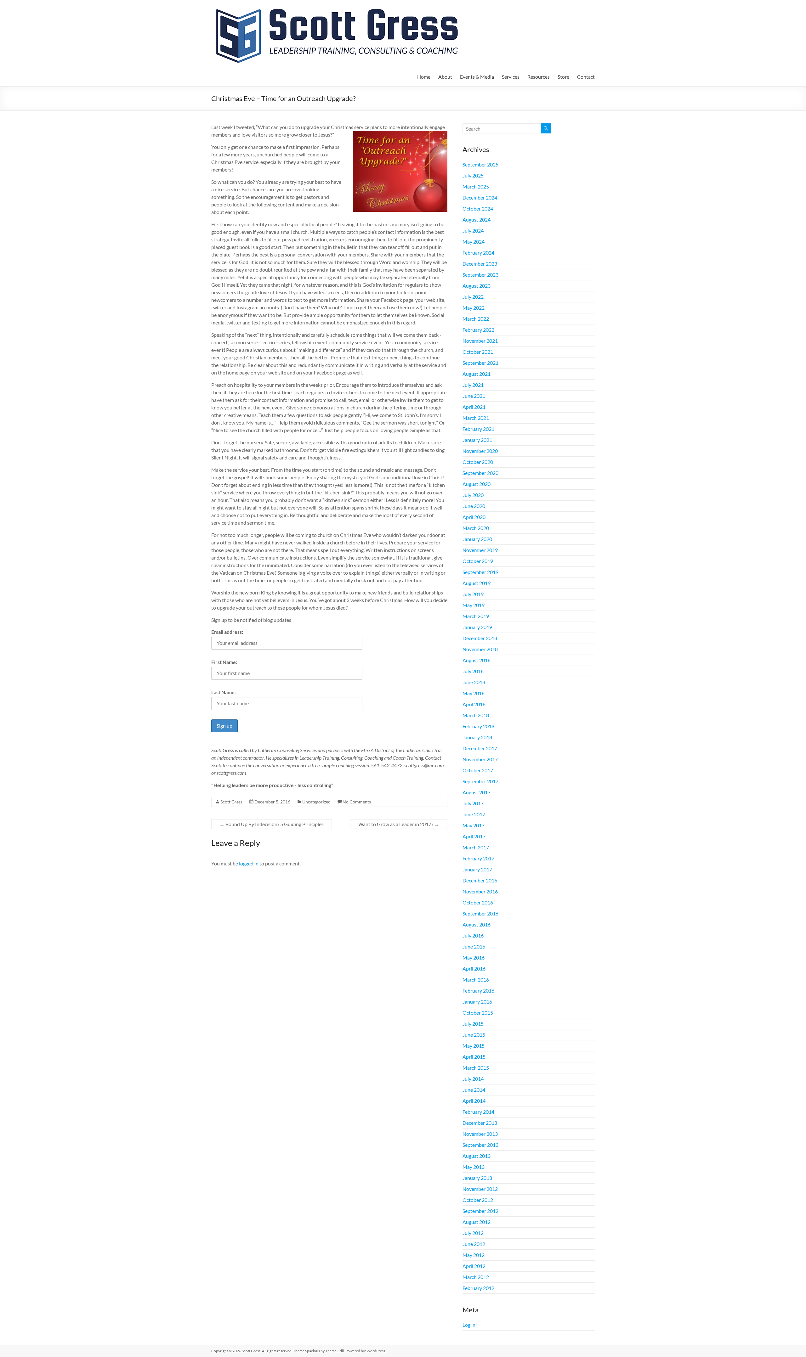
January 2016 (477, 1002)
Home (423, 77)
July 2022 (473, 297)
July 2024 (473, 231)
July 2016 (473, 935)
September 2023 (480, 275)
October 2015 (478, 1013)
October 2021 (478, 352)
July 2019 (473, 594)
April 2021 (474, 407)
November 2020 (480, 451)
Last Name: (223, 692)
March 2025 (476, 186)
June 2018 (474, 682)
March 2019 (476, 616)
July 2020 (473, 495)
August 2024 (477, 219)
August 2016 (477, 924)
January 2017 (477, 869)
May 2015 (474, 1046)
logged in (248, 863)
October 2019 (478, 561)
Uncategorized (316, 801)
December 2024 (480, 197)
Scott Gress (231, 801)
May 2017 (474, 825)
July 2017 (473, 803)
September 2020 (480, 473)
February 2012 (478, 1288)
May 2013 (474, 1167)
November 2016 (480, 891)
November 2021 (480, 341)
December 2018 (480, 638)
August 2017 (477, 792)
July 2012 (473, 1233)
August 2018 (477, 660)
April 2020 (474, 517)
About (445, 77)
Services (510, 77)
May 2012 (474, 1255)
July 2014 (473, 1079)
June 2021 (474, 396)
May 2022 (474, 308)
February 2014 (478, 1112)
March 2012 (476, 1277)
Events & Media (477, 77)
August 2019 (477, 583)
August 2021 (477, 374)
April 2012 (474, 1266)
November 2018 (480, 649)
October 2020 (478, 462)
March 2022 (476, 319)
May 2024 (474, 242)
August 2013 (477, 1156)
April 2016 (474, 968)
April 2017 (474, 836)
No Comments (357, 801)
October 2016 (478, 902)
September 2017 (480, 781)
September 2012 (480, 1211)
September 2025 (480, 164)
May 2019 (474, 605)
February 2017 (478, 858)
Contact (586, 77)
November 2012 (480, 1189)
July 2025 (473, 175)
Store (563, 77)
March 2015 (476, 1068)
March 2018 (476, 715)
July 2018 (473, 671)
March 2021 (476, 418)
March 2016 (476, 980)
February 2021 (478, 429)
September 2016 (480, 913)
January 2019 (477, 627)
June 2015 (474, 1035)
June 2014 (474, 1090)
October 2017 (478, 770)
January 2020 (477, 539)
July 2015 (473, 1024)
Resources (538, 77)
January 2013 (477, 1178)
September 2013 (480, 1145)
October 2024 (478, 208)
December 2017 (480, 748)
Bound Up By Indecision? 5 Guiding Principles (271, 824)
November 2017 (480, 759)
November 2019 (480, 550)
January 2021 (477, 440)
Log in (469, 1325)
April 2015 (474, 1057)
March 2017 (476, 847)
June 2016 (474, 946)
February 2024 (478, 253)
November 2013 (480, 1134)
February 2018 (478, 726)
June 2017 (474, 814)
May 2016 (474, 957)
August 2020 (477, 484)
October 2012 (478, 1200)
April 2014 (474, 1101)
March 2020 (476, 528)
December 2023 (480, 264)
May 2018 (474, 693)
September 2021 (480, 363)
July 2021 (473, 385)
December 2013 (480, 1123)
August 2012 (477, 1222)
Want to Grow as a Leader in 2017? (398, 824)
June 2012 (474, 1244)
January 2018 (477, 737)
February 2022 (478, 330)
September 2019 (480, 572)
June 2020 (474, 506)
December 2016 (480, 880)
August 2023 (477, 286)
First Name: (224, 662)
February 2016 (478, 991)
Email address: (227, 632)
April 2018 (474, 704)
